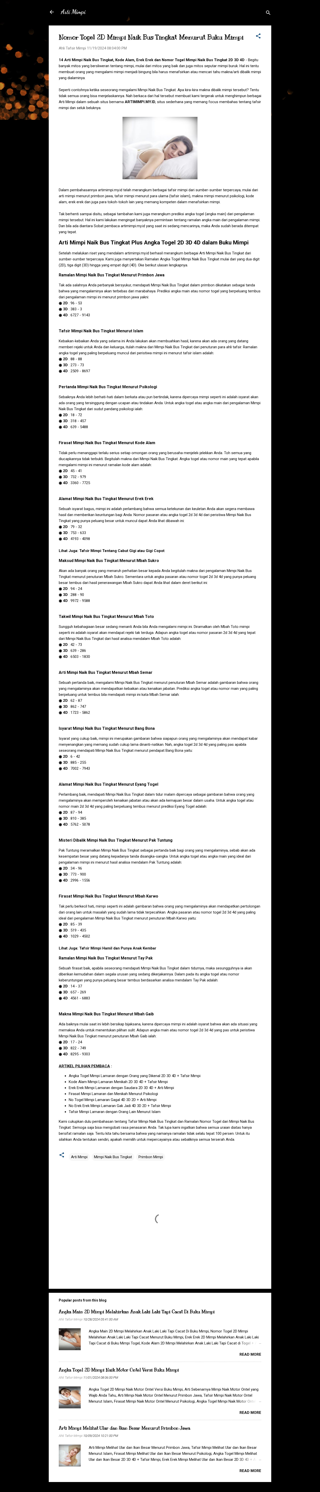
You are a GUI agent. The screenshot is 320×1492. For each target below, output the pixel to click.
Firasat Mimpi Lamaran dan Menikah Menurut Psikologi (113, 1094)
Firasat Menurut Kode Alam (107, 442)
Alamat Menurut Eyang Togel (108, 784)
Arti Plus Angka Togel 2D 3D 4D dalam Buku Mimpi (154, 242)
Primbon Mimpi (150, 1157)
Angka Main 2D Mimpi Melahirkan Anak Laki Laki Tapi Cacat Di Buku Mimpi (137, 1311)
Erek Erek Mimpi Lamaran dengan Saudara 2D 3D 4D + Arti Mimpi (121, 1088)
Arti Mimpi (73, 11)
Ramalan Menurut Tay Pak (106, 958)
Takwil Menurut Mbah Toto (106, 616)
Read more (250, 1354)
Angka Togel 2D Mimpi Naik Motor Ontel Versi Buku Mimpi (119, 1370)
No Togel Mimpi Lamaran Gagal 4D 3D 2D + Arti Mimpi (112, 1100)
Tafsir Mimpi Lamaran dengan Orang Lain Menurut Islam (114, 1112)
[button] (258, 37)
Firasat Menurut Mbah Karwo (108, 896)
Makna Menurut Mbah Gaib (106, 1014)
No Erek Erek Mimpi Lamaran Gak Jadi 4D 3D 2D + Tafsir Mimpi (120, 1106)
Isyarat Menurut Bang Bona (107, 728)
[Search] (268, 13)
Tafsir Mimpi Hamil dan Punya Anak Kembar (117, 948)
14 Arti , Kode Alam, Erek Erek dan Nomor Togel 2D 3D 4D (151, 60)
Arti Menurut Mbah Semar (105, 672)
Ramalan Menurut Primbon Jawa (111, 275)
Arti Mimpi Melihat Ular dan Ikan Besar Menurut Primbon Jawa (124, 1428)
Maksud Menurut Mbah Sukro (109, 560)
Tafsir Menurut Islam (101, 331)
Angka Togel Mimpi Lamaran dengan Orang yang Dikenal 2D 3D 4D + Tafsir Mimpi (134, 1076)
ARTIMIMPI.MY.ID (140, 102)
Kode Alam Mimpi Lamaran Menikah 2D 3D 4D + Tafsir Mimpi (118, 1082)
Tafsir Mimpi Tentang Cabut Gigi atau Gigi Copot (121, 551)
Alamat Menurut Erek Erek (106, 498)
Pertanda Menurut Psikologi (108, 386)
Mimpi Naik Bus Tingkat (113, 1157)
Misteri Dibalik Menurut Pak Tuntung (115, 840)
